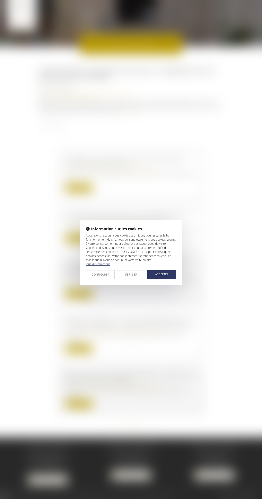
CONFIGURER (100, 274)
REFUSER (131, 274)
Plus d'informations (98, 264)
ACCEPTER (161, 274)
